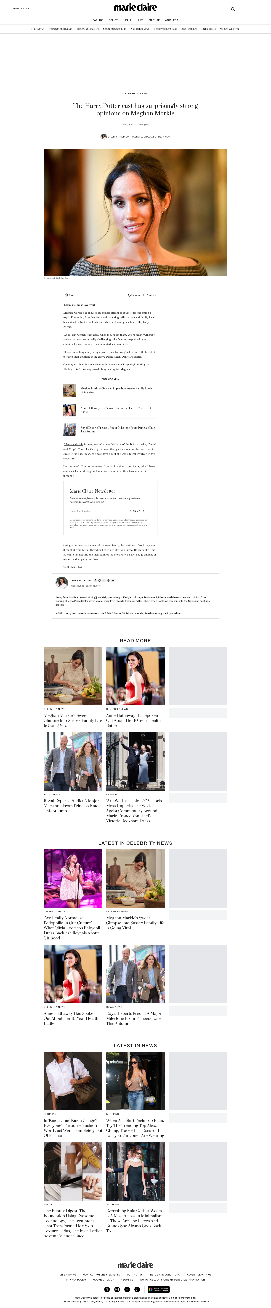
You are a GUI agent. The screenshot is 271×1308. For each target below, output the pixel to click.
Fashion (98, 20)
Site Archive (67, 1275)
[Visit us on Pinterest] (137, 1289)
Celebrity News (135, 93)
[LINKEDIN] (104, 580)
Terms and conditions (165, 1275)
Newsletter (151, 295)
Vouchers (171, 20)
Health (128, 20)
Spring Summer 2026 (114, 28)
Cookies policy (103, 1280)
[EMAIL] (113, 580)
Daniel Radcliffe (131, 356)
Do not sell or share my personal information (172, 1280)
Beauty (114, 20)
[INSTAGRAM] (99, 580)
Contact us (135, 1275)
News (168, 137)
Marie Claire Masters (88, 28)
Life (140, 20)
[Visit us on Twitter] (107, 1289)
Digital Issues (208, 28)
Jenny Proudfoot (120, 137)
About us (127, 1280)
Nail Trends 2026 (140, 28)
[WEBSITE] (108, 580)
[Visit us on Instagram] (117, 1289)
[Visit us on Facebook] (127, 1289)
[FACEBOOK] (95, 580)
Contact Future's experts (101, 1275)
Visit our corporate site (182, 1298)
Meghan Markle (72, 312)
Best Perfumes (189, 28)
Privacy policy (76, 1280)
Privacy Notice (76, 522)
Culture (154, 20)
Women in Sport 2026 (60, 28)
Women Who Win (229, 28)
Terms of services (105, 520)
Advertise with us (199, 1275)
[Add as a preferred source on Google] (178, 1289)
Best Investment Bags (165, 28)
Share (71, 295)
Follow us (135, 295)
